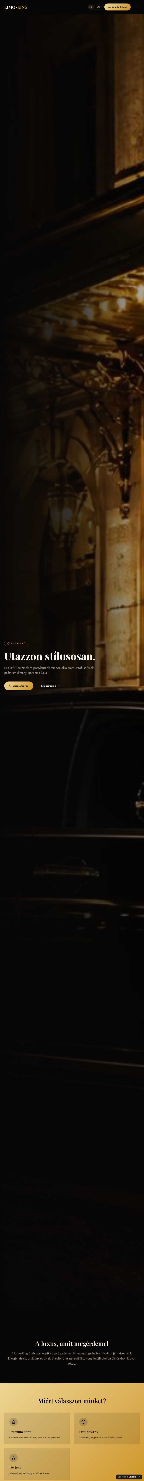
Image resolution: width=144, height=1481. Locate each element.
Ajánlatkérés (119, 7)
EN (98, 7)
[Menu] (136, 6)
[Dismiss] (140, 1477)
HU (91, 7)
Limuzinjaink (48, 686)
